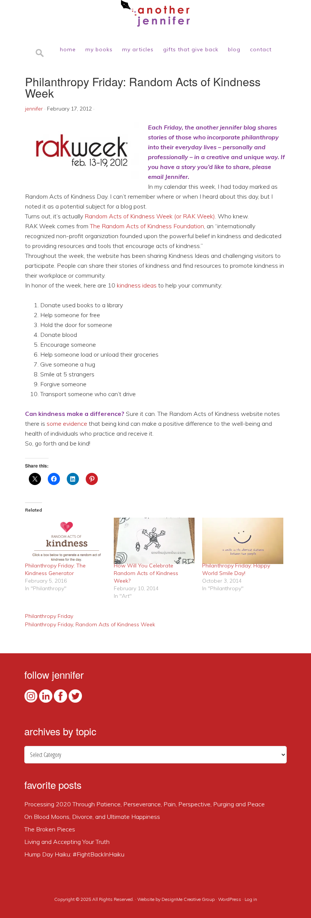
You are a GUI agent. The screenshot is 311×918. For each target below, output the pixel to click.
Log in (251, 899)
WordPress (229, 899)
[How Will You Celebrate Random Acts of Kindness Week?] (154, 541)
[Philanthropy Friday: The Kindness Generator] (65, 541)
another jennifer (155, 13)
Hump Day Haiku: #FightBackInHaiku (74, 854)
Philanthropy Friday (49, 616)
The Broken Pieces (49, 829)
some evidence (67, 423)
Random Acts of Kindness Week (115, 624)
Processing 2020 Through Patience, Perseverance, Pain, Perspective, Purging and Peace (144, 804)
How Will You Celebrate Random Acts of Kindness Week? (146, 573)
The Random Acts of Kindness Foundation (147, 226)
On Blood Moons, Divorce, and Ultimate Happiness (92, 816)
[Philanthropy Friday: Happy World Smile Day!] (242, 541)
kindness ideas (137, 285)
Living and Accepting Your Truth (67, 841)
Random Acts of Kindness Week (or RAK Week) (150, 216)
